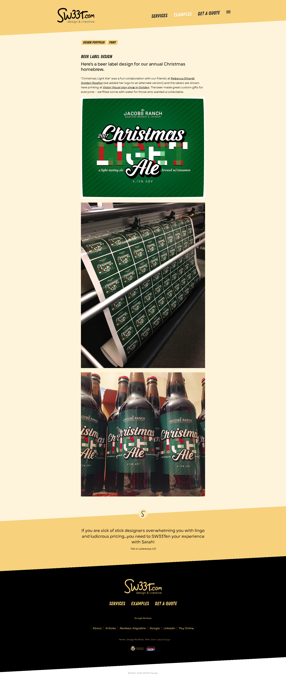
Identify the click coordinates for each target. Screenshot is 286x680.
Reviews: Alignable (133, 628)
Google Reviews (143, 618)
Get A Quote (209, 13)
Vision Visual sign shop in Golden (126, 87)
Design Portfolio (94, 42)
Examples (182, 15)
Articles (110, 628)
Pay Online (186, 628)
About (97, 628)
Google (155, 628)
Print (112, 42)
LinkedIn (169, 628)
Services (159, 16)
